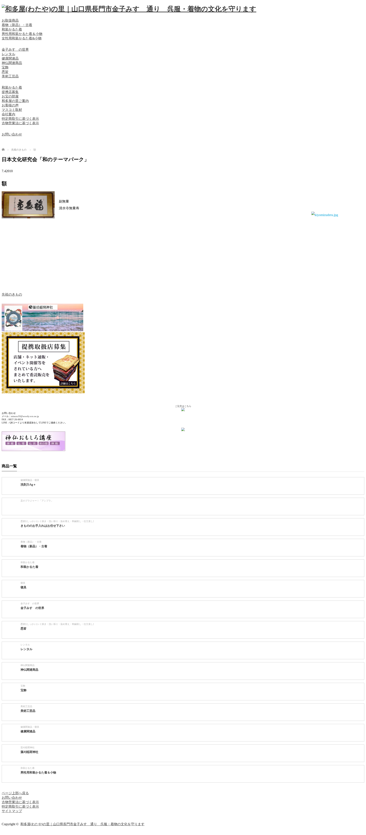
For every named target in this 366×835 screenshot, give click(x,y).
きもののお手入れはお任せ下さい (43, 525)
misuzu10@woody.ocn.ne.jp (25, 416)
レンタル (8, 54)
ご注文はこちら (183, 406)
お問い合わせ (12, 134)
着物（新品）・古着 (17, 25)
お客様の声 (10, 105)
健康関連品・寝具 (30, 480)
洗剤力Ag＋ (28, 484)
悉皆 (5, 72)
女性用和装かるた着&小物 (22, 38)
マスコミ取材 (12, 110)
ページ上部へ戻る (15, 793)
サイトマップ (12, 811)
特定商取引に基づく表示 (20, 118)
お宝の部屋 (10, 96)
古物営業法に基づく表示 (20, 123)
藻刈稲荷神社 (28, 747)
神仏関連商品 (12, 63)
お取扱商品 (10, 20)
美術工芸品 (10, 76)
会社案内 (8, 114)
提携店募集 (10, 92)
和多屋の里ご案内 (15, 101)
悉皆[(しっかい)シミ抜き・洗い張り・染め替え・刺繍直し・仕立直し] (57, 521)
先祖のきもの (12, 294)
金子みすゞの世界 (15, 49)
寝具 (23, 583)
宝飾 (5, 67)
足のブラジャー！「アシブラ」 (37, 500)
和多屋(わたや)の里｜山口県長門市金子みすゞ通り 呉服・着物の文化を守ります (82, 824)
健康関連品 (10, 58)
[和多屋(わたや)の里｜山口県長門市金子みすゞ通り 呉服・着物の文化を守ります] (129, 9)
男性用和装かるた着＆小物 (22, 34)
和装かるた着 (12, 29)
